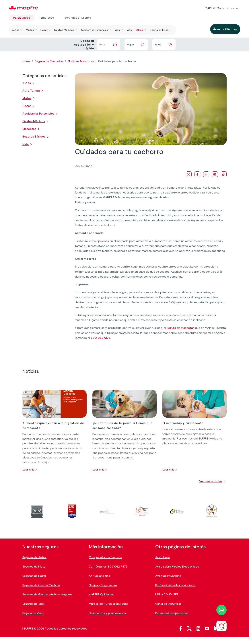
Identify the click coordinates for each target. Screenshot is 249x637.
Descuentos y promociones (107, 613)
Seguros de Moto (34, 566)
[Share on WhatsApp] (224, 174)
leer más (28, 469)
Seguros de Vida (33, 604)
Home (26, 61)
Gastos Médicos (33, 121)
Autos (26, 83)
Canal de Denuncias (168, 604)
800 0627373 (100, 338)
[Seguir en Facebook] (180, 628)
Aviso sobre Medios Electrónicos (177, 566)
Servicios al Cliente (77, 18)
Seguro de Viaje (32, 613)
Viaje (130, 30)
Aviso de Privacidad (168, 576)
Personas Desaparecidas (171, 613)
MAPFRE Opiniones (101, 594)
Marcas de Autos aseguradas (108, 604)
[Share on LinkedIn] (206, 174)
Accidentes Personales (38, 113)
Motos (26, 98)
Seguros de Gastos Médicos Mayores (47, 594)
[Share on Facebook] (197, 174)
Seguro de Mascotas (49, 61)
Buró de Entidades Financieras (175, 585)
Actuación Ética (99, 576)
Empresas (47, 18)
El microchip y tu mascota (182, 423)
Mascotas (29, 129)
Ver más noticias (210, 481)
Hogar (26, 106)
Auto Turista (31, 90)
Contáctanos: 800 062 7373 (108, 566)
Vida (25, 144)
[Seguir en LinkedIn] (215, 628)
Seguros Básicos (33, 136)
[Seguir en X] (189, 628)
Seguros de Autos (34, 557)
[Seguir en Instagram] (198, 628)
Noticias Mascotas (81, 61)
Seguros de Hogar (34, 576)
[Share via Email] (215, 174)
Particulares (21, 18)
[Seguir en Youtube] (207, 628)
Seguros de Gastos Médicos (41, 585)
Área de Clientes (225, 29)
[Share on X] (189, 174)
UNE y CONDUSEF (166, 594)
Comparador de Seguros (105, 557)
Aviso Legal (162, 557)
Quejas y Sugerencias (103, 585)
